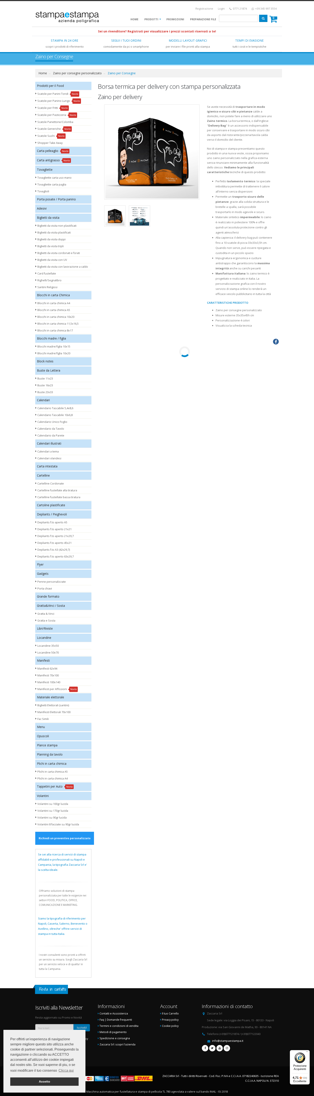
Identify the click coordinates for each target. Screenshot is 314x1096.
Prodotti (151, 19)
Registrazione (204, 8)
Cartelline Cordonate (50, 483)
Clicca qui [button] (66, 1070)
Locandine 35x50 (48, 646)
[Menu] (307, 1052)
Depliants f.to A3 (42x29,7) (53, 550)
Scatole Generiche (54, 129)
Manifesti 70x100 (48, 675)
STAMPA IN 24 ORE (64, 40)
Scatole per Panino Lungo (58, 101)
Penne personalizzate (51, 582)
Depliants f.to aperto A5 (52, 522)
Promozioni (175, 19)
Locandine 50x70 (48, 652)
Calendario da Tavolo (50, 429)
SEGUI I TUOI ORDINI (126, 40)
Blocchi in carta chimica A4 (53, 303)
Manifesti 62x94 (47, 668)
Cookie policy (170, 1026)
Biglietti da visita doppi (51, 239)
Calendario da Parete (50, 435)
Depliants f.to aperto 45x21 (54, 543)
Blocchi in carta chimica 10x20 (55, 317)
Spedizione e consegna (115, 1038)
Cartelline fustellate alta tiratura (57, 490)
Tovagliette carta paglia (51, 184)
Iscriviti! (82, 1028)
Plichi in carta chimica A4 (52, 778)
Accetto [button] (44, 1081)
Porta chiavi (44, 588)
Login (221, 8)
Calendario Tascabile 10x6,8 (55, 415)
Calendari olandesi (49, 458)
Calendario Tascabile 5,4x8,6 (55, 408)
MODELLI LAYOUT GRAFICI (188, 40)
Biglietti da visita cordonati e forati (58, 253)
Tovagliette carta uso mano (54, 178)
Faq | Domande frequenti (116, 1020)
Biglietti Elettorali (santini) (53, 705)
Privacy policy (170, 1020)
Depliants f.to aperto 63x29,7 (55, 556)
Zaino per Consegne (122, 73)
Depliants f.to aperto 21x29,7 (55, 536)
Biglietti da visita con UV (52, 260)
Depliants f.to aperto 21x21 (54, 529)
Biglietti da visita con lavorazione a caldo (62, 267)
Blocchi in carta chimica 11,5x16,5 (58, 323)
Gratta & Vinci (45, 614)
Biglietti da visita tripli (50, 246)
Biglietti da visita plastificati (54, 232)
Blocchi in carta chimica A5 (53, 310)
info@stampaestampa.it (227, 1041)
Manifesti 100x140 (48, 682)
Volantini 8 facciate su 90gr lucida (58, 824)
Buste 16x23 (45, 385)
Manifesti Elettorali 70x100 (53, 712)
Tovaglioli (43, 191)
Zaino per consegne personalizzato (77, 73)
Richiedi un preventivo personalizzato (65, 838)
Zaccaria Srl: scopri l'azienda (117, 1044)
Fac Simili (43, 719)
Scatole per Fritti (52, 108)
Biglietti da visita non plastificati (56, 226)
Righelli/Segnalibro (49, 280)
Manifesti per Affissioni (57, 689)
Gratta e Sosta (46, 620)
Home (134, 19)
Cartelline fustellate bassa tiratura (58, 497)
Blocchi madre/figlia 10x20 (53, 353)
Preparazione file (203, 19)
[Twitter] (212, 1048)
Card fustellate (46, 273)
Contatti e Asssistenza (114, 1013)
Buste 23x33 (45, 392)
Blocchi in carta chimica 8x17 (55, 330)
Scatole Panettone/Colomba (55, 122)
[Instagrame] (227, 1048)
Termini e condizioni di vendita (119, 1026)
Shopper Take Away (50, 143)
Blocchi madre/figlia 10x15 (53, 346)
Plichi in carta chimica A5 (52, 771)
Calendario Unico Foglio (52, 422)
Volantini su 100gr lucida (52, 804)
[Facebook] (205, 1048)
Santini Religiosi (47, 287)
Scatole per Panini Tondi (57, 94)
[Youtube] (219, 1048)
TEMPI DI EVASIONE (249, 40)
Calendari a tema (48, 451)
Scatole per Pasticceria (56, 115)
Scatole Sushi (51, 136)
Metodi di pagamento (113, 1032)
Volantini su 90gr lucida (52, 817)
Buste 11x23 (45, 378)
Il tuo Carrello (170, 1013)
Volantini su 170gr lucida (52, 811)
